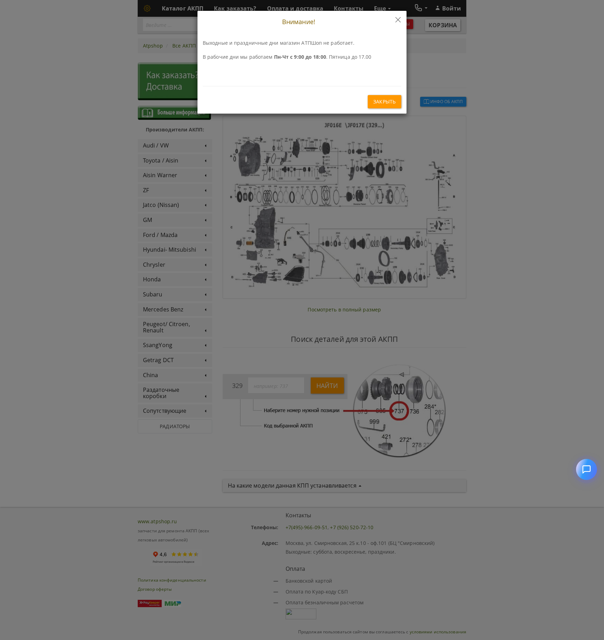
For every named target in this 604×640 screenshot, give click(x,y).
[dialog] (302, 320)
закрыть (384, 101)
